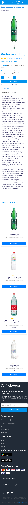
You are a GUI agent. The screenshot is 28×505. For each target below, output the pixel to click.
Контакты (4, 432)
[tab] (6, 92)
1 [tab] (14, 46)
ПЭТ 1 (15, 73)
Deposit (6, 88)
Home (3, 7)
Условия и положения (8, 423)
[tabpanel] (14, 28)
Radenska (10, 71)
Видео (3, 446)
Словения (21, 73)
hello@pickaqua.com (22, 502)
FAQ (2, 426)
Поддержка (5, 429)
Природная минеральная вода (15, 9)
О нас (2, 440)
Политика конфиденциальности (11, 420)
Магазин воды (10, 7)
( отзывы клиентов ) (16, 58)
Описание (5, 92)
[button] (25, 2)
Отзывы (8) (16, 92)
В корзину (14, 81)
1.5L (5, 71)
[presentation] (14, 46)
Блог (2, 443)
